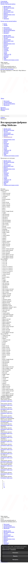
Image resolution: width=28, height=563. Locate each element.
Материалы (6, 31)
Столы (5, 51)
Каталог (3, 69)
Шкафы (5, 25)
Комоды (6, 13)
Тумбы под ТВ (7, 54)
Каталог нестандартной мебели (9, 21)
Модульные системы (9, 7)
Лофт (5, 58)
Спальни (6, 49)
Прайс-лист (9, 401)
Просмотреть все (8, 137)
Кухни (5, 17)
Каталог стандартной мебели (8, 4)
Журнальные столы (8, 12)
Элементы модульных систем (11, 59)
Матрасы (6, 57)
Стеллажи (6, 50)
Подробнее (3, 401)
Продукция (6, 27)
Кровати (6, 16)
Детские (6, 9)
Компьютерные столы (9, 14)
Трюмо (5, 53)
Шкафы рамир (7, 6)
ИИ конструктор (9, 69)
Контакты (6, 33)
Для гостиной (7, 10)
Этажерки (6, 55)
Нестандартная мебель (9, 30)
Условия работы (8, 29)
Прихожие (6, 18)
